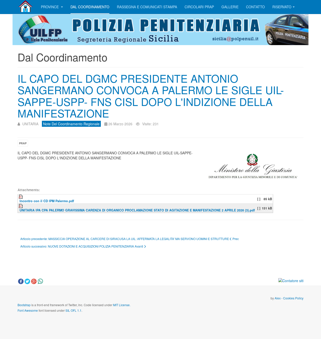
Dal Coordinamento (89, 6)
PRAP (23, 143)
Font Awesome (28, 310)
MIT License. (121, 305)
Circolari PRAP (199, 6)
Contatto (255, 6)
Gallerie (229, 6)
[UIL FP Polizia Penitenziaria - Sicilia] (25, 6)
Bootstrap (24, 305)
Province (50, 6)
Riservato (281, 6)
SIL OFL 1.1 (73, 310)
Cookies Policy (293, 298)
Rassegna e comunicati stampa (147, 6)
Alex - (279, 298)
